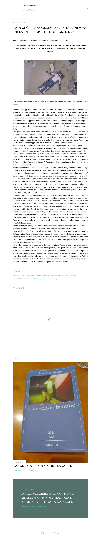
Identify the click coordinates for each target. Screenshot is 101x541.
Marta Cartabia (71, 275)
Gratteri (61, 275)
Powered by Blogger (52, 533)
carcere (27, 275)
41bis (22, 275)
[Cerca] (86, 7)
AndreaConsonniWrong (29, 5)
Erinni (39, 275)
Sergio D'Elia (46, 279)
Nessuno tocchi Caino (21, 279)
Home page (27, 10)
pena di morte (35, 279)
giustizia (54, 275)
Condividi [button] (16, 271)
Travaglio (55, 279)
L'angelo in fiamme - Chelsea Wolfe (42, 466)
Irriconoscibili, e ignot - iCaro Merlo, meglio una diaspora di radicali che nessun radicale (47, 498)
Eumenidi (46, 275)
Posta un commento (29, 470)
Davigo (33, 275)
